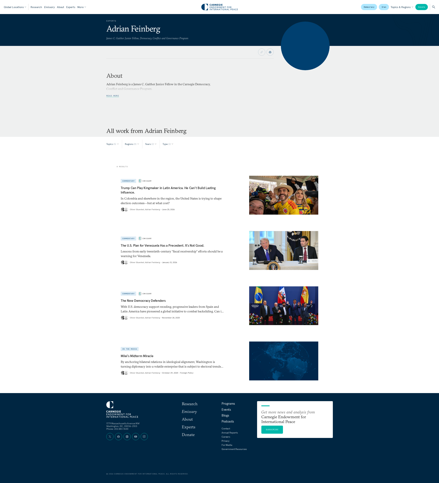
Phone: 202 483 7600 (117, 429)
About (60, 7)
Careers (226, 436)
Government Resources (234, 449)
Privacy (225, 440)
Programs (228, 403)
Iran (384, 7)
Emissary (49, 7)
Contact (226, 428)
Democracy (369, 7)
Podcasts (228, 421)
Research (36, 7)
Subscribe (272, 429)
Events (226, 409)
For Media (227, 445)
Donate (421, 7)
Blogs (225, 415)
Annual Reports (230, 432)
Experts (70, 7)
